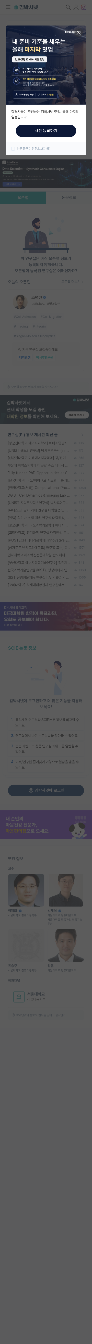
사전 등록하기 (46, 130)
